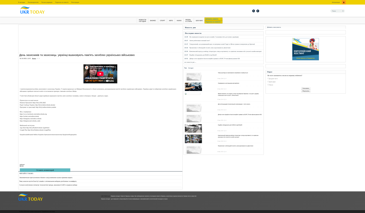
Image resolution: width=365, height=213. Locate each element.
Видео (34, 58)
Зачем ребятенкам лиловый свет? (199, 40)
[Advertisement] (75, 38)
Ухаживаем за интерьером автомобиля (228, 83)
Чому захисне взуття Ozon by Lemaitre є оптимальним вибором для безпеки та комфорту (48, 181)
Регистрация (75, 2)
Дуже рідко (272, 81)
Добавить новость (213, 19)
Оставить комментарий (45, 170)
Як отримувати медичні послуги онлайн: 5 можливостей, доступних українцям (214, 37)
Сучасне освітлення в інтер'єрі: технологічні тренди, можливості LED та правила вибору (48, 185)
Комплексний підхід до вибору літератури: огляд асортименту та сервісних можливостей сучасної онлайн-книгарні (225, 51)
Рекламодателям (33, 2)
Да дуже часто (273, 78)
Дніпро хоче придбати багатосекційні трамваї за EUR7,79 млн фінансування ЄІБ (214, 58)
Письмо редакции (46, 2)
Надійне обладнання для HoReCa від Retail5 (203, 55)
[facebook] (257, 10)
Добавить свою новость (274, 27)
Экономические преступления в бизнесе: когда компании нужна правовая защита (45, 177)
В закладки (21, 2)
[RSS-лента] (253, 10)
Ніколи (271, 85)
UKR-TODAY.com (105, 196)
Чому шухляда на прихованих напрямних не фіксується (233, 72)
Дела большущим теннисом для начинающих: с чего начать (234, 104)
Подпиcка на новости (61, 2)
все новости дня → (190, 62)
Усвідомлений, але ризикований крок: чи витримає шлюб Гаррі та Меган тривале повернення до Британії (222, 44)
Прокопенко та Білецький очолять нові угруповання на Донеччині (209, 48)
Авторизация (336, 2)
